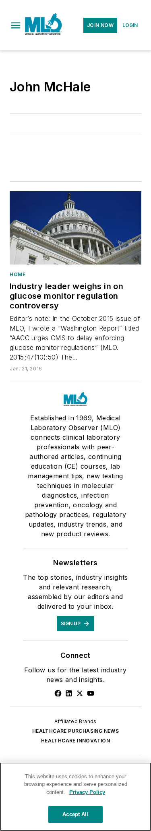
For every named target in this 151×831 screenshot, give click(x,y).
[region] (75, 797)
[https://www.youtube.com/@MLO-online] (91, 693)
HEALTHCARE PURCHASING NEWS (75, 731)
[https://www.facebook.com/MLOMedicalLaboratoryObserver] (58, 693)
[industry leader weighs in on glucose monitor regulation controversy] (75, 228)
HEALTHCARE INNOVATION (75, 741)
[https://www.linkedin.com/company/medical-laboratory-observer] (69, 693)
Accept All (75, 814)
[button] (16, 25)
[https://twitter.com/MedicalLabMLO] (80, 693)
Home (17, 274)
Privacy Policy (87, 792)
